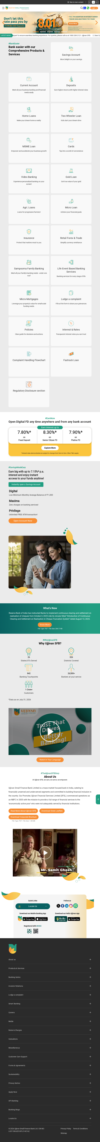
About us (12, 960)
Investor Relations (16, 986)
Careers (12, 1012)
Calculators (13, 1039)
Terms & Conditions (80, 1129)
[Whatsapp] (75, 905)
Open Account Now (23, 520)
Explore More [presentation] (50, 448)
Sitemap (64, 1133)
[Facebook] (62, 906)
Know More (46, 625)
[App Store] (41, 919)
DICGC (38, 926)
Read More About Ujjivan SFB (23, 811)
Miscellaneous (14, 1048)
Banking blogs (14, 1110)
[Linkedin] (67, 906)
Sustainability (14, 1074)
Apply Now (13, 1092)
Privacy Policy (66, 1129)
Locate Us (32, 906)
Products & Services (16, 968)
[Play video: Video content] (50, 731)
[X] (58, 906)
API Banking (13, 1101)
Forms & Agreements (17, 1065)
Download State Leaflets (52, 811)
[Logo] (17, 7)
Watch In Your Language (50, 760)
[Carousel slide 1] (50, 23)
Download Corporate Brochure (23, 817)
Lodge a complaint (16, 995)
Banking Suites (14, 977)
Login (93, 8)
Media (11, 1021)
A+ (97, 2)
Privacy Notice (14, 1083)
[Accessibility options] (84, 8)
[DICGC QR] (36, 931)
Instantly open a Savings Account (26, 484)
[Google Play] (29, 919)
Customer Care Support (18, 1057)
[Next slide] (96, 22)
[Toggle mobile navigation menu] (3, 8)
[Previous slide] (3, 22)
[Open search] (81, 8)
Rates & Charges (15, 1030)
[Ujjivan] (20, 918)
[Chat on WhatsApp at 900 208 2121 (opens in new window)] (88, 8)
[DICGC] (29, 931)
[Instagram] (71, 906)
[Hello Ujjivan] (61, 919)
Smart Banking (14, 1004)
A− (90, 2)
